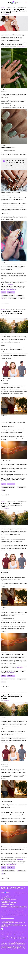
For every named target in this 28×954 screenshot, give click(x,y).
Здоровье (14, 887)
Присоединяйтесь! (11, 289)
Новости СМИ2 (5, 303)
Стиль (19, 887)
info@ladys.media (7, 898)
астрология (22, 487)
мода (4, 298)
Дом (8, 888)
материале (10, 284)
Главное (3, 7)
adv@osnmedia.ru (13, 902)
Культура (3, 888)
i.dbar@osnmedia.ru (10, 922)
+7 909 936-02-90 (21, 922)
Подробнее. (3, 916)
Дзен (3, 292)
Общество (13, 888)
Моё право (20, 888)
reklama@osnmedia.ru (5, 902)
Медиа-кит (12, 904)
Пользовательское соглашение (7, 918)
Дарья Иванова (6, 14)
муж (4, 490)
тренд (22, 298)
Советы (8, 887)
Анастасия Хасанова (21, 46)
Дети (23, 887)
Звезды (3, 887)
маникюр (20, 295)
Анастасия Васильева (8, 487)
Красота (3, 889)
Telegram (10, 292)
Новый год (13, 298)
